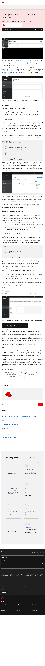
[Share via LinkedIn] (7, 29)
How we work (3, 581)
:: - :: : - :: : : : (15, 252)
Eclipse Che (10, 125)
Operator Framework (17, 378)
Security (27, 488)
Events (32, 601)
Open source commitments (28, 581)
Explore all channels (33, 457)
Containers (29, 21)
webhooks (25, 199)
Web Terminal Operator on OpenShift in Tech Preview (27, 60)
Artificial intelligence (30, 470)
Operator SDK (21, 123)
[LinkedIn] (32, 552)
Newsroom (25, 579)
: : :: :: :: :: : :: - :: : (14, 150)
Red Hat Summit (33, 604)
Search (40, 404)
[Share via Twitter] (9, 29)
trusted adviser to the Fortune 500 (36, 574)
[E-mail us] (10, 29)
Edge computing (12, 509)
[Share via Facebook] (6, 29)
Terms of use (18, 610)
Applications (11, 528)
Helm (19, 72)
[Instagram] (43, 552)
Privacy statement (4, 610)
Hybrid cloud (23, 21)
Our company (3, 579)
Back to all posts (5, 35)
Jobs (24, 586)
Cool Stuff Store (18, 604)
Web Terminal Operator (12, 374)
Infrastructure (29, 509)
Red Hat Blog (4, 7)
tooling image (31, 374)
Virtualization (28, 527)
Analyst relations (4, 586)
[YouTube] (35, 552)
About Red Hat (3, 601)
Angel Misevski (8, 24)
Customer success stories (5, 584)
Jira (33, 344)
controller (23, 372)
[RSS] (41, 29)
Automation (11, 470)
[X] (40, 552)
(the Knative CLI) (14, 72)
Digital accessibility (4, 611)
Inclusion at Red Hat (4, 604)
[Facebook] (37, 552)
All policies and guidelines (35, 610)
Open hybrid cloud (12, 488)
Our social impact (26, 584)
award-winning (40, 575)
